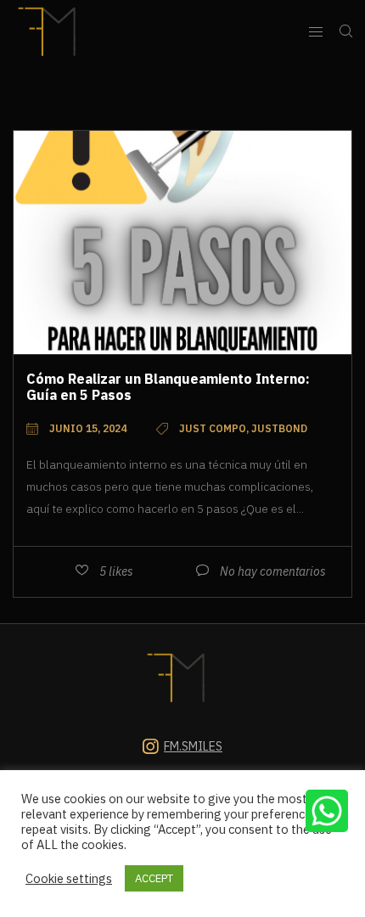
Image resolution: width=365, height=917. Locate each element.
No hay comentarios (273, 571)
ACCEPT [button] (154, 878)
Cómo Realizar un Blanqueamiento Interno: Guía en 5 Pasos (168, 386)
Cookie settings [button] (68, 878)
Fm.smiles (193, 746)
